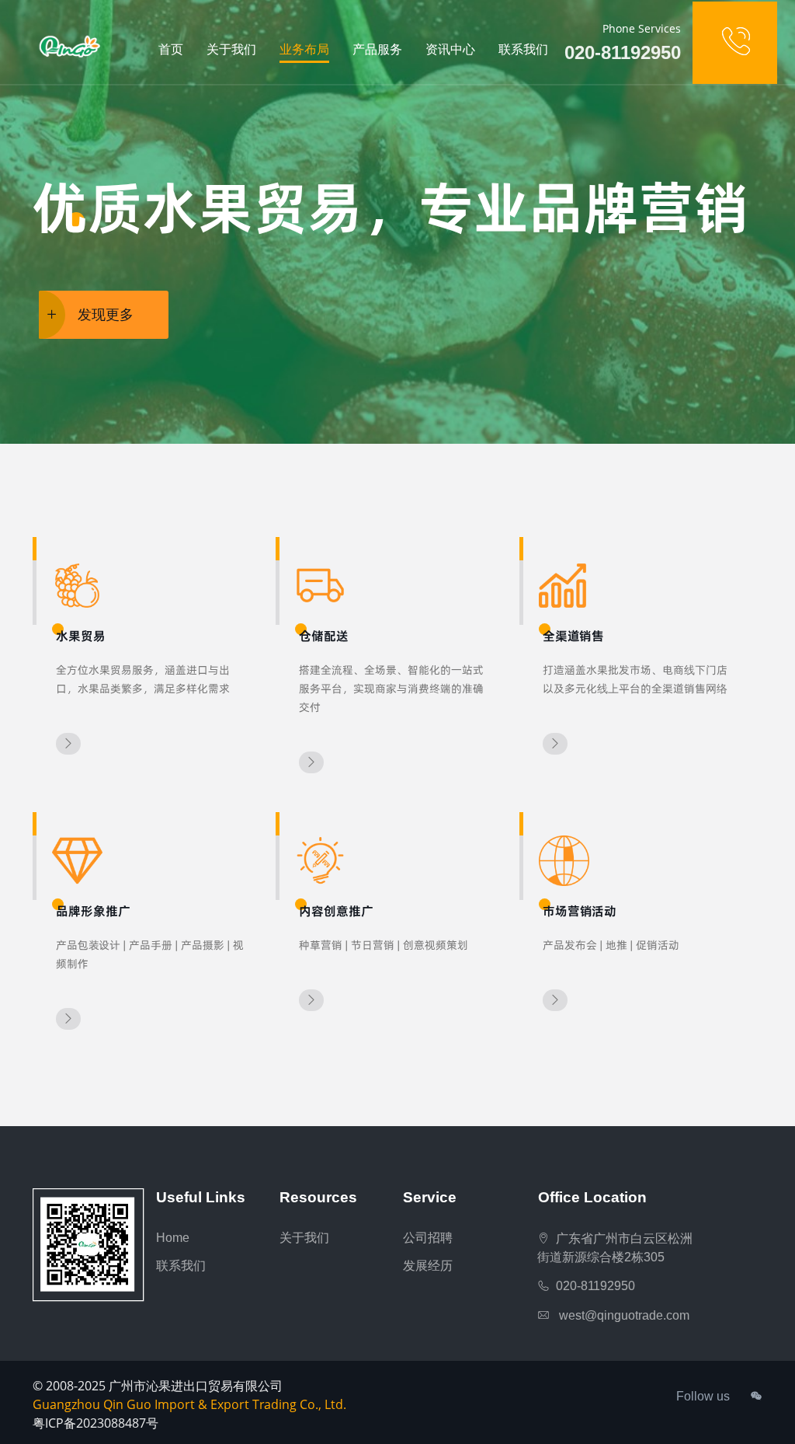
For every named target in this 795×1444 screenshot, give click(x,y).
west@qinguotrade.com (619, 1315)
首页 (170, 49)
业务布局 (304, 49)
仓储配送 (324, 635)
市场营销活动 (579, 910)
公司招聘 (428, 1237)
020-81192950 (592, 1285)
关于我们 (231, 49)
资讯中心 (450, 49)
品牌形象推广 (93, 910)
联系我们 (523, 49)
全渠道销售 (573, 635)
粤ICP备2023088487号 (95, 1423)
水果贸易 (81, 635)
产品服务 (377, 49)
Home (172, 1237)
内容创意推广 (336, 910)
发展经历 (428, 1265)
